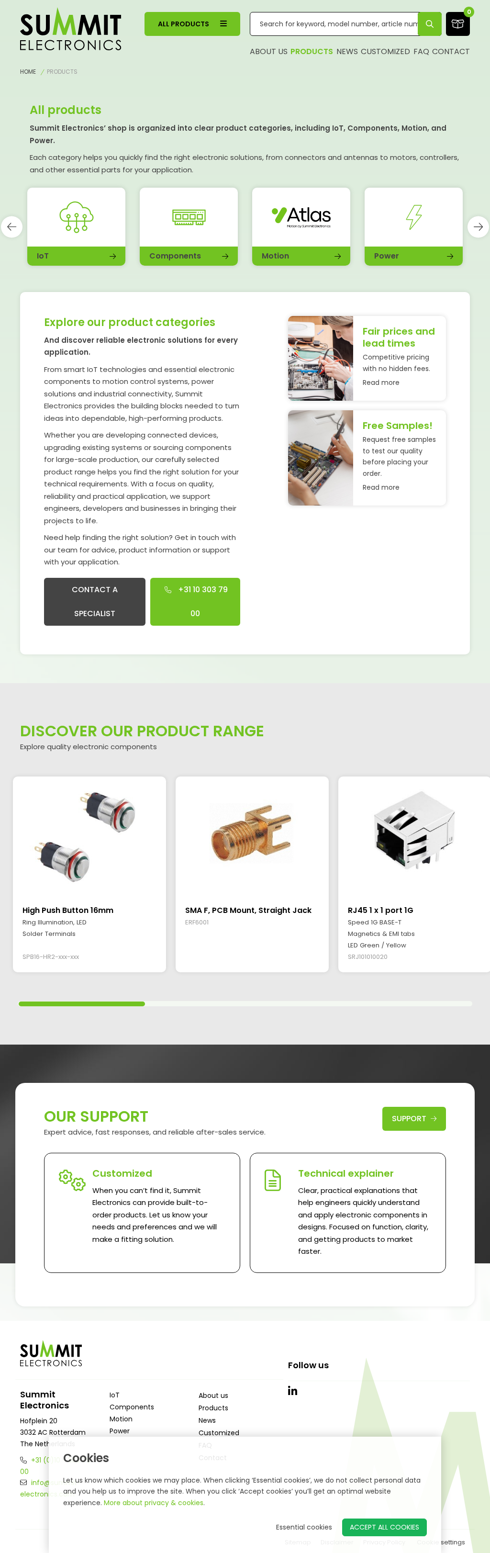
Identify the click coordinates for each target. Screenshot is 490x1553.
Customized (385, 51)
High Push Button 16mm (67, 910)
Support (410, 1118)
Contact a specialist (95, 601)
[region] (245, 879)
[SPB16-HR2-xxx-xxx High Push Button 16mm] (89, 836)
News (347, 51)
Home (28, 72)
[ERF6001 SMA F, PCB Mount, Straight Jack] (252, 836)
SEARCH (430, 24)
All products (184, 24)
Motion (121, 1419)
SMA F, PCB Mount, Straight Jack (248, 910)
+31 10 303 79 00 (202, 601)
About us (269, 51)
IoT (115, 1395)
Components (132, 1407)
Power (120, 1431)
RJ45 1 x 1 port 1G (380, 910)
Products (311, 51)
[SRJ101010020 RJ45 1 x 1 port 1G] (415, 836)
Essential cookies (304, 1527)
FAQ (421, 51)
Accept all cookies (384, 1527)
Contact (451, 51)
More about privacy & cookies (153, 1503)
